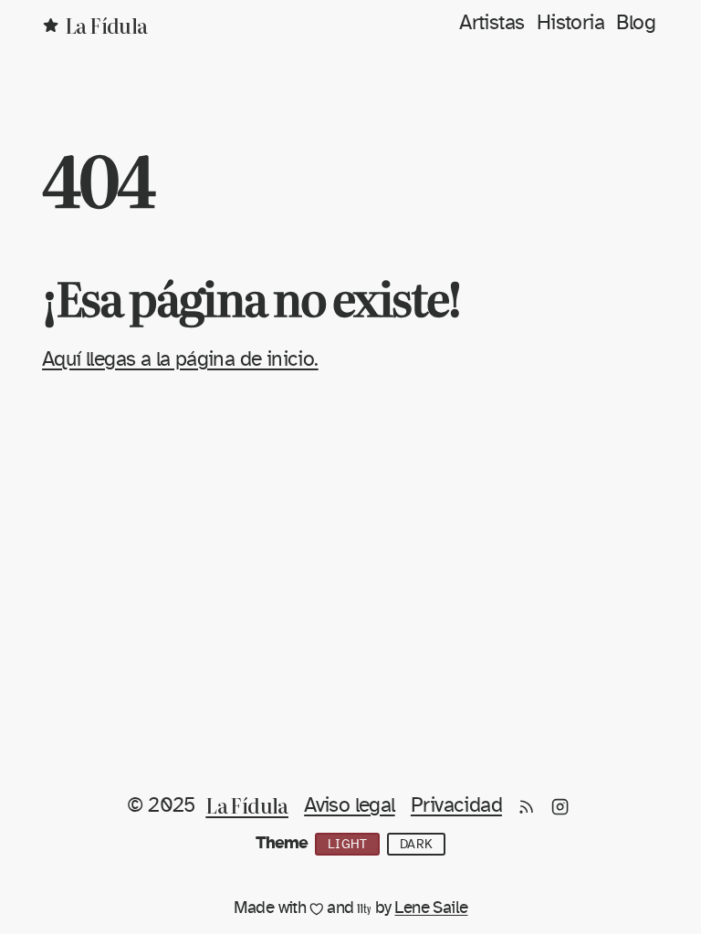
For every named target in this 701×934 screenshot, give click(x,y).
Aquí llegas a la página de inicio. (180, 359)
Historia (570, 23)
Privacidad (456, 805)
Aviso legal (349, 805)
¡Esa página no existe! (251, 296)
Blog (635, 23)
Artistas (491, 23)
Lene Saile (430, 908)
